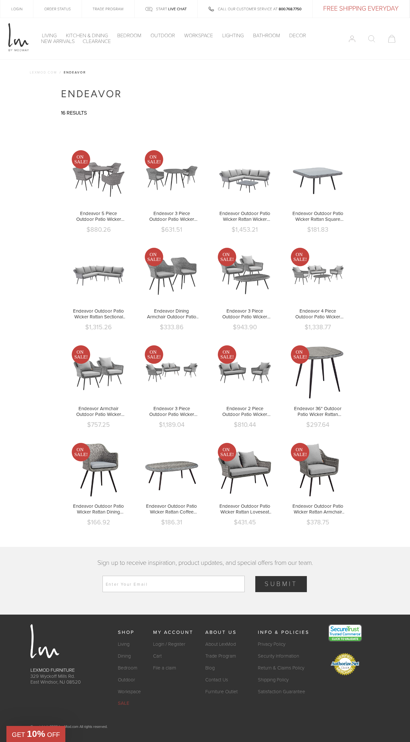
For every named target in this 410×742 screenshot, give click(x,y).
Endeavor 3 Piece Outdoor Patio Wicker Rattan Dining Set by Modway (171, 216)
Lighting (233, 36)
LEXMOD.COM (43, 72)
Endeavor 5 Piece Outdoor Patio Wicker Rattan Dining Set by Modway (98, 216)
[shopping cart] (391, 39)
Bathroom (267, 36)
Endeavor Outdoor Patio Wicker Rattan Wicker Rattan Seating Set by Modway (244, 216)
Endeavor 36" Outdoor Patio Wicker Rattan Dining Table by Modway (318, 411)
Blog (210, 668)
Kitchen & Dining (87, 36)
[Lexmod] (18, 37)
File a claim (164, 668)
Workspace (199, 36)
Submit (281, 584)
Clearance (97, 42)
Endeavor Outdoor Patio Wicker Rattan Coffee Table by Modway (171, 509)
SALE (123, 703)
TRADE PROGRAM (108, 9)
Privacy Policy (271, 644)
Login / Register (169, 644)
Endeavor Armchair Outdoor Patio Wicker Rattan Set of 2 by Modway (98, 411)
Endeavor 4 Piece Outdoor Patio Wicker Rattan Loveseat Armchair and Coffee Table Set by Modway (317, 314)
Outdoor (163, 36)
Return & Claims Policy (281, 668)
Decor (298, 36)
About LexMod (220, 644)
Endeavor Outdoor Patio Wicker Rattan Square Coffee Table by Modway (318, 216)
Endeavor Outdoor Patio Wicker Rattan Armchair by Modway (317, 509)
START (171, 9)
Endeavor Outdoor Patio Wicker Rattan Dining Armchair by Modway (98, 509)
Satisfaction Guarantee (281, 692)
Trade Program (220, 656)
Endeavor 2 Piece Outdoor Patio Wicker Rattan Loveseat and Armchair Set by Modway (245, 411)
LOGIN (16, 9)
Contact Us (216, 680)
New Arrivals (58, 42)
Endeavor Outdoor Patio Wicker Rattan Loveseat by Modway (244, 509)
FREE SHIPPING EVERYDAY (360, 9)
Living (50, 36)
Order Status (57, 9)
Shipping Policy (273, 680)
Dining (124, 656)
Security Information (278, 656)
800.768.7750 (290, 9)
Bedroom (130, 36)
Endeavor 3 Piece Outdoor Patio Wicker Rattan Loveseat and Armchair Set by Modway (171, 411)
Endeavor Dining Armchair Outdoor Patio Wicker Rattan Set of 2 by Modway (171, 314)
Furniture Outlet (221, 692)
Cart (157, 656)
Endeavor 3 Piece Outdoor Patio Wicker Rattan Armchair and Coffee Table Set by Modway (244, 314)
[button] (35, 734)
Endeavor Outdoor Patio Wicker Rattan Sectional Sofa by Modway (98, 314)
